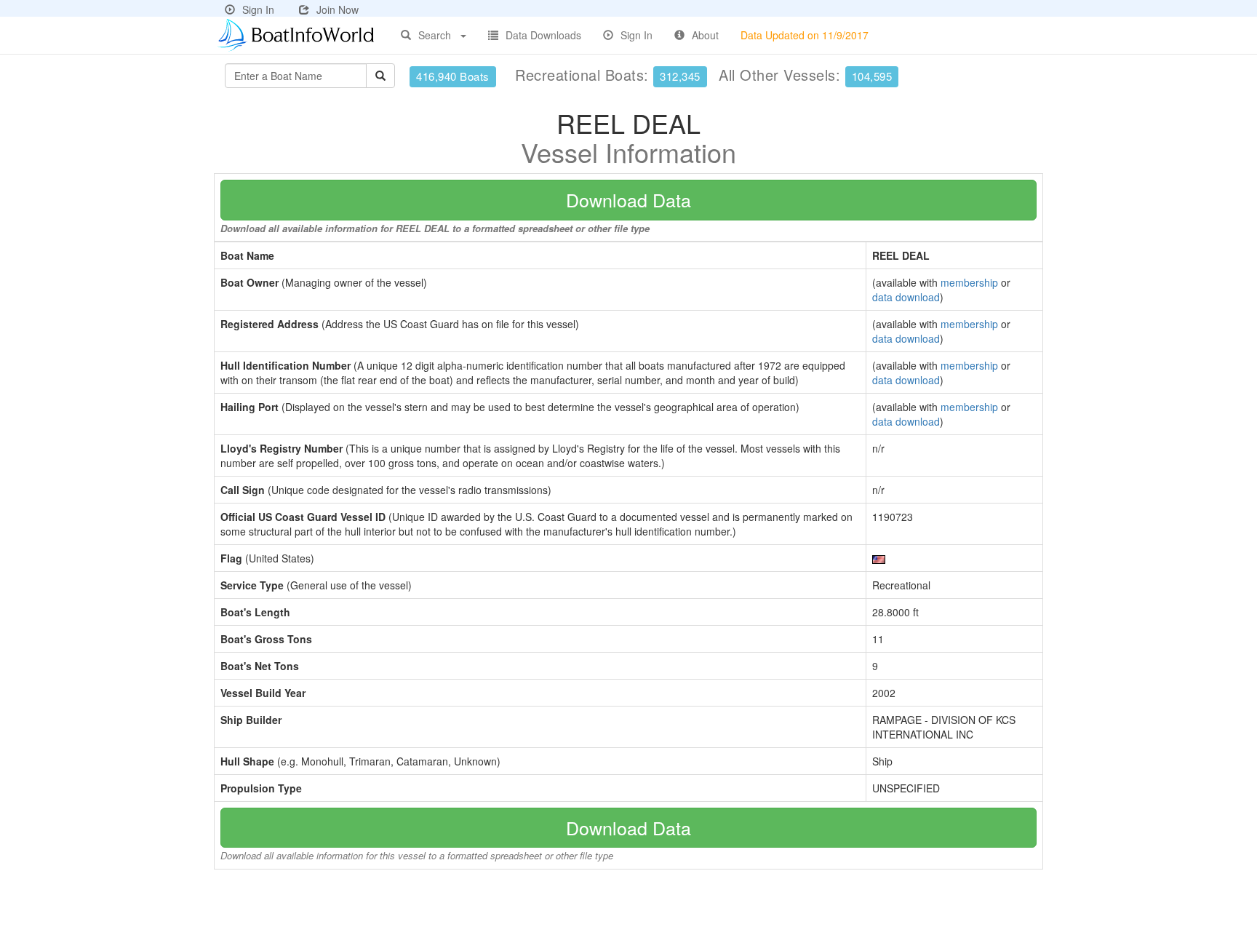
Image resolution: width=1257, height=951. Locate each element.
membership (969, 282)
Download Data (628, 199)
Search (434, 35)
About (705, 35)
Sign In (258, 9)
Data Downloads (543, 35)
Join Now (337, 9)
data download (906, 297)
